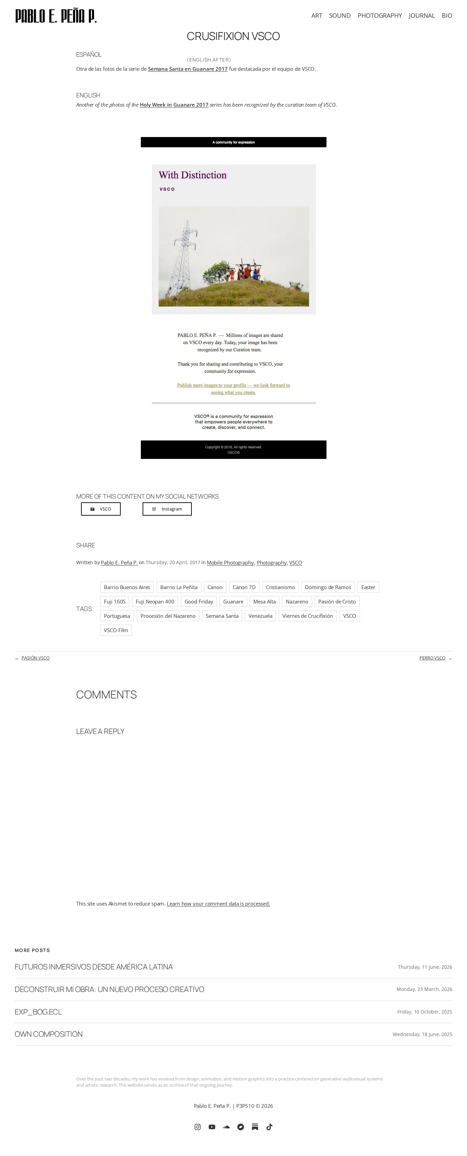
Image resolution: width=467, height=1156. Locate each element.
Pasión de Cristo (337, 601)
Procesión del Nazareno (168, 615)
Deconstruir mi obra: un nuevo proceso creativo (109, 989)
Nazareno (297, 601)
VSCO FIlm (116, 630)
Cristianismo (280, 587)
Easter (368, 587)
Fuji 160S (114, 601)
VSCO (295, 562)
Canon (215, 587)
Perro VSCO (432, 658)
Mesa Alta (264, 601)
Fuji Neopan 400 (155, 601)
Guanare (233, 601)
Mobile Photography (230, 562)
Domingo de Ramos (328, 587)
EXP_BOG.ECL (38, 1012)
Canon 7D (244, 587)
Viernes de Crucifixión (307, 615)
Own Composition (49, 1034)
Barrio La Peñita (178, 587)
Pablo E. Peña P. (119, 562)
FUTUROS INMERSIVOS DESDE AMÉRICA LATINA (94, 967)
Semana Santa (222, 615)
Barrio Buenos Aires (127, 587)
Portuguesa (117, 615)
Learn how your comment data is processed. (218, 903)
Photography (272, 562)
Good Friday (199, 601)
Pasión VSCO (36, 658)
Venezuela (260, 615)
